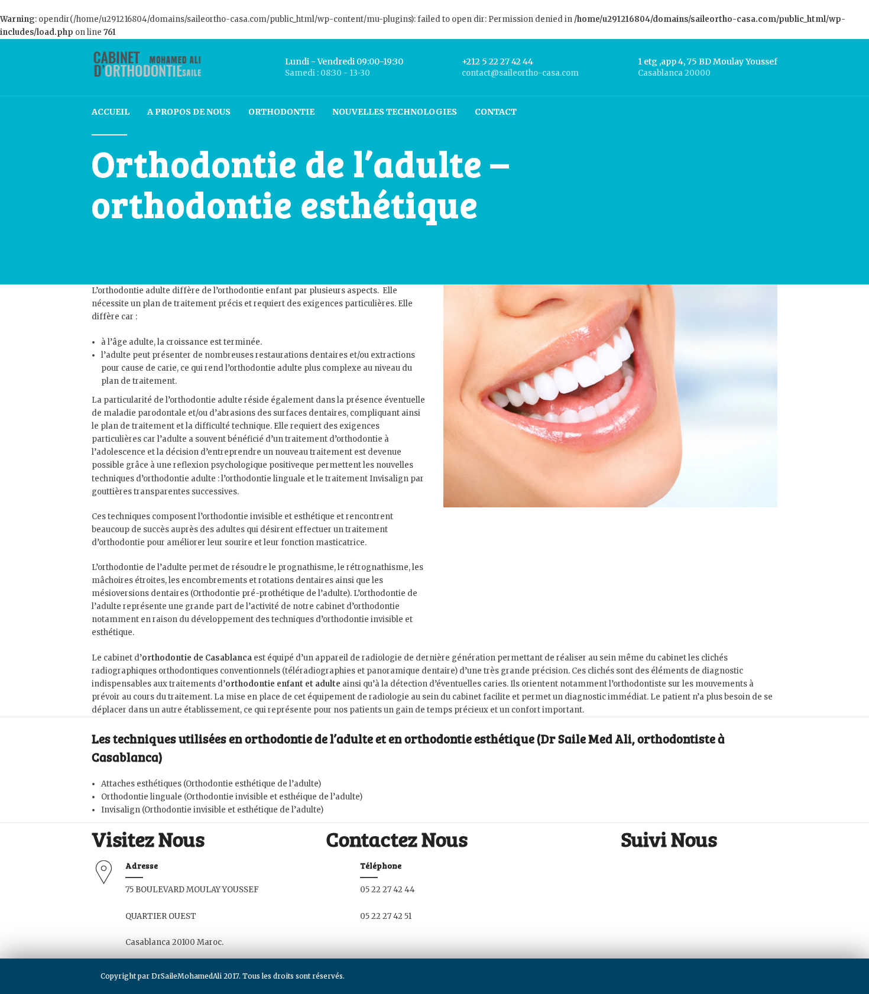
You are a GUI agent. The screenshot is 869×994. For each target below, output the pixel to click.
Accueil (110, 111)
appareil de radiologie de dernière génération (405, 658)
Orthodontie (281, 111)
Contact (496, 111)
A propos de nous (189, 111)
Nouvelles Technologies (394, 111)
